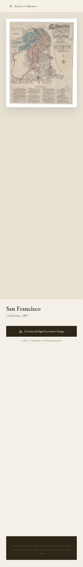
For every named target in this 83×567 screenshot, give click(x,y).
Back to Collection (25, 6)
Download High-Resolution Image (44, 331)
